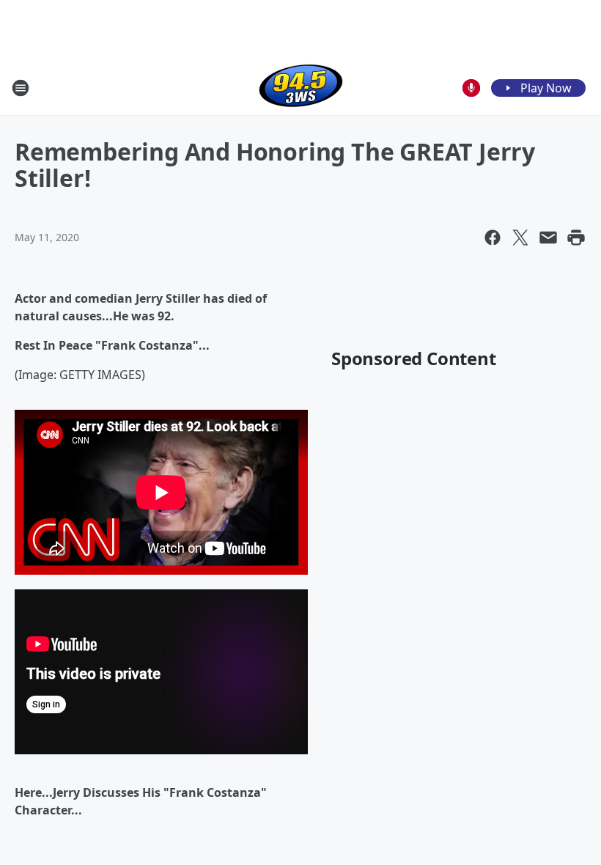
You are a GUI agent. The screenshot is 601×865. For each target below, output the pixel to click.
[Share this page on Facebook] (492, 237)
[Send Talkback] (471, 88)
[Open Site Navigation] (20, 88)
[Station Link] (301, 87)
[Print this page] (576, 237)
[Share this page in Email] (548, 237)
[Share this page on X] (520, 237)
